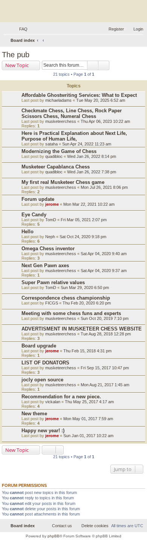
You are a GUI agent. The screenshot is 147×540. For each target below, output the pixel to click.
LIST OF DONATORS (45, 363)
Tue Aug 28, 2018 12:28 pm (106, 334)
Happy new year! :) (42, 430)
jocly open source (42, 379)
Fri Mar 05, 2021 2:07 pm (84, 219)
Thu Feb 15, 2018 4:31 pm (87, 351)
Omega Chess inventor (48, 248)
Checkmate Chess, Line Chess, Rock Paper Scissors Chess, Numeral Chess (71, 113)
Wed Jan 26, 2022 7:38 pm (91, 172)
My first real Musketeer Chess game (62, 182)
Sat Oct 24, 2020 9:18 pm (83, 236)
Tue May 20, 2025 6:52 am (100, 100)
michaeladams (58, 100)
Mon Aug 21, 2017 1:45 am (105, 384)
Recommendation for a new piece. (61, 396)
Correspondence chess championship (65, 298)
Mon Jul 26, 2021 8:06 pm (104, 187)
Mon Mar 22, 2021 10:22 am (89, 204)
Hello (27, 231)
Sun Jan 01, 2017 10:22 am (88, 435)
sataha (51, 144)
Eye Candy (33, 214)
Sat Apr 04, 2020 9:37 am (104, 270)
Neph (50, 236)
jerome (52, 204)
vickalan (52, 401)
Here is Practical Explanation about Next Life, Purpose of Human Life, (74, 136)
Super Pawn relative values (53, 282)
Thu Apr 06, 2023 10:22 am (105, 121)
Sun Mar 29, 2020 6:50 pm (85, 287)
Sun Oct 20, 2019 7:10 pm (105, 318)
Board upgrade (38, 346)
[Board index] (73, 12)
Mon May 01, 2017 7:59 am (88, 418)
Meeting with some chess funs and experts (71, 313)
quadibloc (54, 156)
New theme (34, 413)
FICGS (51, 303)
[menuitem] (20, 29)
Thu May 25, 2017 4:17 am (89, 401)
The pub (15, 54)
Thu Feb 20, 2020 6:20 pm (87, 303)
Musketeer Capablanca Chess (55, 167)
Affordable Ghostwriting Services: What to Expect (79, 95)
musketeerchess (60, 121)
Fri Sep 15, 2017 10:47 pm (105, 368)
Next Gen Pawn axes (45, 265)
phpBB (53, 536)
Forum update (37, 199)
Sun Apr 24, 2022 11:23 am (86, 144)
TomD (50, 219)
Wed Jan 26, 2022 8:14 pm (91, 156)
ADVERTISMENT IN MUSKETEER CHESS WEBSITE (81, 329)
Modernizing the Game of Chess (58, 151)
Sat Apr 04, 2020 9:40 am (104, 253)
